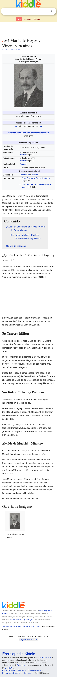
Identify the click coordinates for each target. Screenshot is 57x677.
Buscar (52, 11)
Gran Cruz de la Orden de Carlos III (36, 179)
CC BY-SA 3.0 (45, 657)
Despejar (47, 11)
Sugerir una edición (28, 639)
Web (19, 19)
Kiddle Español (8, 670)
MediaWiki (9, 667)
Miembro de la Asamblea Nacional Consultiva (28, 132)
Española (24, 164)
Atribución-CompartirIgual (22, 619)
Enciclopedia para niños (12, 49)
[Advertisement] (28, 29)
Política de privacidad (11, 673)
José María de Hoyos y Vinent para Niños (21, 626)
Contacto (27, 673)
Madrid (23, 154)
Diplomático (25, 174)
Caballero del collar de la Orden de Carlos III (36, 185)
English (37, 19)
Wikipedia (21, 665)
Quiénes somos (34, 670)
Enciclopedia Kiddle (18, 653)
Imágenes (27, 19)
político (35, 174)
